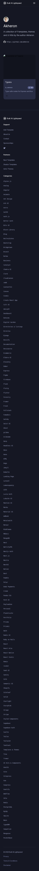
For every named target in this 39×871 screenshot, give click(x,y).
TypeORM (6, 825)
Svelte (6, 732)
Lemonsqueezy (8, 485)
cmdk (5, 282)
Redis (5, 802)
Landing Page (8, 476)
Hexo (5, 450)
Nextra (6, 560)
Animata (6, 194)
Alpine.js (7, 181)
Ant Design (7, 199)
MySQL (5, 811)
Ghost (5, 428)
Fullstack (7, 410)
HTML (5, 459)
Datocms (6, 318)
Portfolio (7, 617)
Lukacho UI (7, 498)
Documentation (9, 344)
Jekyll (6, 468)
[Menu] (34, 3)
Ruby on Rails (9, 639)
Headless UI (8, 446)
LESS (5, 490)
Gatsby (6, 419)
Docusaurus (7, 349)
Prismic (6, 626)
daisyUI (6, 309)
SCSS (5, 679)
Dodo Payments (9, 587)
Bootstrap (7, 243)
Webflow (6, 794)
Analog (6, 186)
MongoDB (6, 538)
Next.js (6, 556)
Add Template (8, 130)
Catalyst (6, 265)
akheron (9, 87)
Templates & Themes (11, 750)
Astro (5, 208)
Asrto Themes (8, 169)
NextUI (6, 565)
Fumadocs (6, 415)
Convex (6, 291)
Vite (5, 772)
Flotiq (6, 388)
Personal (6, 609)
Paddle (6, 578)
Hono (5, 454)
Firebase (6, 379)
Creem (5, 591)
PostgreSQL (7, 807)
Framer (6, 401)
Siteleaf (6, 692)
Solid (5, 697)
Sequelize (7, 829)
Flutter (6, 393)
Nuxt (5, 573)
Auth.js (6, 216)
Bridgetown (7, 247)
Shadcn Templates (10, 164)
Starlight (7, 701)
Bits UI (6, 225)
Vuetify (6, 789)
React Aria (7, 648)
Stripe (6, 714)
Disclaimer (7, 865)
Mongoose (6, 833)
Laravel (6, 481)
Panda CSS (7, 595)
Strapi (6, 710)
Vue (4, 780)
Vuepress (6, 785)
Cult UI (6, 305)
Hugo (5, 463)
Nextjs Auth (8, 551)
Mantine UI (7, 503)
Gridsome (6, 437)
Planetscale (8, 613)
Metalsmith (7, 520)
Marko (5, 507)
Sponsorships (8, 143)
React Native (8, 653)
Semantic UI (8, 683)
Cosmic (6, 296)
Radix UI (6, 635)
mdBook (6, 516)
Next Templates (9, 160)
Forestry (6, 397)
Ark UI (6, 203)
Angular (6, 190)
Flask (5, 384)
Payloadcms (7, 604)
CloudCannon (8, 278)
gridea (6, 432)
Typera (8, 82)
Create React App (10, 300)
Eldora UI (7, 357)
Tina (5, 754)
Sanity (6, 675)
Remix (5, 661)
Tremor (6, 758)
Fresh (5, 406)
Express (6, 371)
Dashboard (7, 313)
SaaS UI (6, 670)
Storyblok (7, 706)
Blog (5, 234)
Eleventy (6, 362)
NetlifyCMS (7, 547)
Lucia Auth (7, 494)
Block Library (9, 230)
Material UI (8, 512)
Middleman (7, 529)
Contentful (7, 287)
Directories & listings (13, 327)
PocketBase (7, 838)
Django (6, 335)
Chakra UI (7, 269)
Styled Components (10, 719)
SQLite (6, 816)
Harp (5, 441)
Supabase (6, 723)
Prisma (6, 622)
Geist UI (6, 423)
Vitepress (7, 776)
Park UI (6, 600)
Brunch (6, 252)
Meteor (6, 525)
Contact (6, 139)
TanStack (6, 745)
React (5, 644)
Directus (6, 331)
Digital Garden (9, 322)
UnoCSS (6, 767)
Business (6, 260)
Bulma (5, 256)
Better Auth (8, 221)
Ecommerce (7, 353)
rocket (6, 666)
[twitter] (19, 148)
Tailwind (6, 741)
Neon (5, 820)
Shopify (6, 688)
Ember (5, 366)
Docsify (6, 340)
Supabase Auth (9, 728)
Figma (5, 375)
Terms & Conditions (10, 861)
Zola (5, 798)
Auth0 (5, 212)
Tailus (6, 736)
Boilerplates (8, 238)
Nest (5, 542)
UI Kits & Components (12, 763)
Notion (6, 569)
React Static (8, 657)
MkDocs (6, 534)
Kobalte (6, 472)
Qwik (5, 631)
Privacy (6, 856)
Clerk (5, 274)
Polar (5, 582)
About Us (6, 134)
